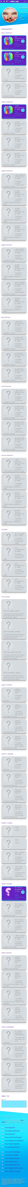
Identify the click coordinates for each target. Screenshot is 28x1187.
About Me (4, 1099)
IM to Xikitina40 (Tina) (12, 1164)
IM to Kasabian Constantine (14, 1140)
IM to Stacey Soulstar (12, 1158)
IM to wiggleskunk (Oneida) (13, 1168)
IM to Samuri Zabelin (11, 1155)
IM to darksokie (10, 1134)
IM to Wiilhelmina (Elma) (12, 1171)
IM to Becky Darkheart (12, 1130)
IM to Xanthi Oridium (11, 1161)
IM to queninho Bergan (12, 1151)
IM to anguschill (10, 1127)
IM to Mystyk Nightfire (12, 1143)
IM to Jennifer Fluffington (13, 1137)
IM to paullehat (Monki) (12, 1147)
